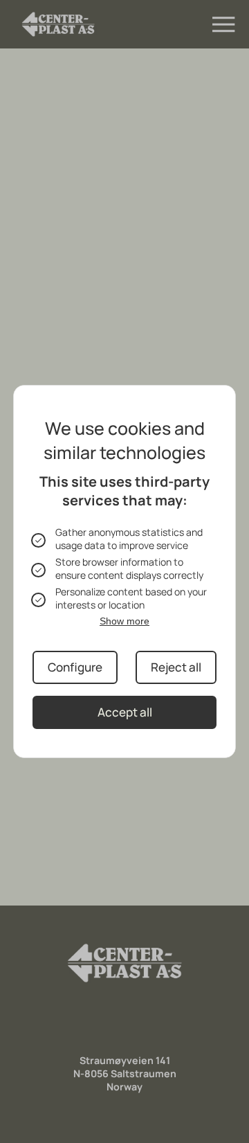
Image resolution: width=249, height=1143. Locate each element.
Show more (124, 621)
